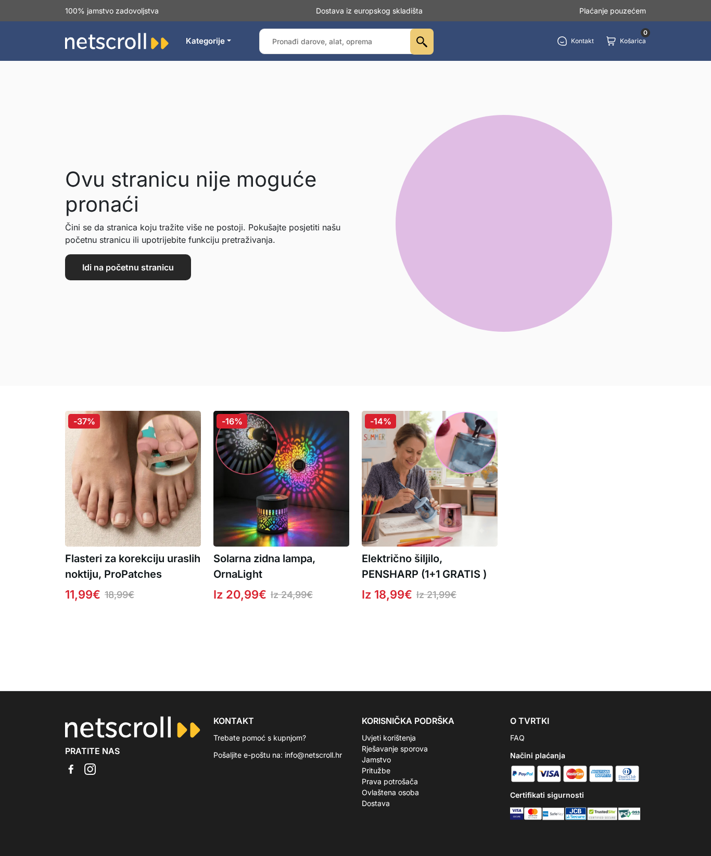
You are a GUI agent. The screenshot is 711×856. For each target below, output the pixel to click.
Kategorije (205, 41)
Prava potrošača (390, 781)
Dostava (376, 803)
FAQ (517, 737)
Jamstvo (376, 759)
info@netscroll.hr (313, 754)
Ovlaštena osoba (390, 792)
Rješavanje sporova (395, 748)
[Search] (422, 42)
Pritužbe (376, 770)
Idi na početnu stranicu (128, 267)
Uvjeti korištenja (389, 737)
